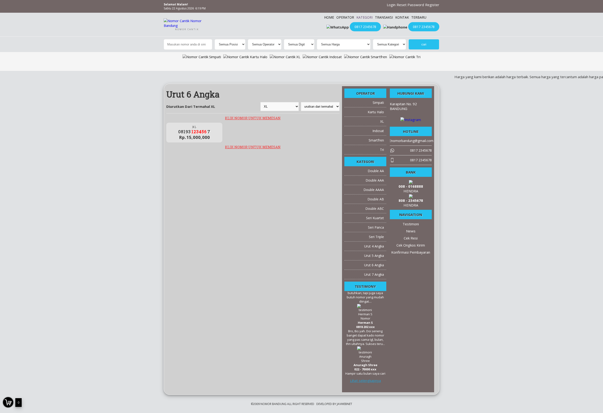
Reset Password (410, 4)
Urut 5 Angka (374, 255)
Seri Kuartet (375, 218)
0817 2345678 (365, 26)
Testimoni (411, 224)
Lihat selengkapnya (365, 380)
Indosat (378, 131)
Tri (382, 149)
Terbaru (418, 17)
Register (432, 4)
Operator (345, 17)
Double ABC (374, 208)
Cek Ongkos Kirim (410, 245)
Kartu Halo (376, 112)
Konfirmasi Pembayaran (410, 252)
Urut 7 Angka (374, 274)
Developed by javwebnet (334, 404)
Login (391, 4)
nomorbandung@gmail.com (554, 408)
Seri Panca (376, 227)
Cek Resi (411, 238)
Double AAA (375, 180)
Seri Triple (376, 237)
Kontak (402, 17)
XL (382, 121)
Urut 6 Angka (374, 265)
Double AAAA (373, 189)
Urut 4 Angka (374, 246)
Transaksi (384, 17)
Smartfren (376, 140)
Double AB (375, 199)
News (411, 231)
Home (329, 17)
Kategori (364, 17)
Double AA (376, 171)
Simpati (378, 102)
